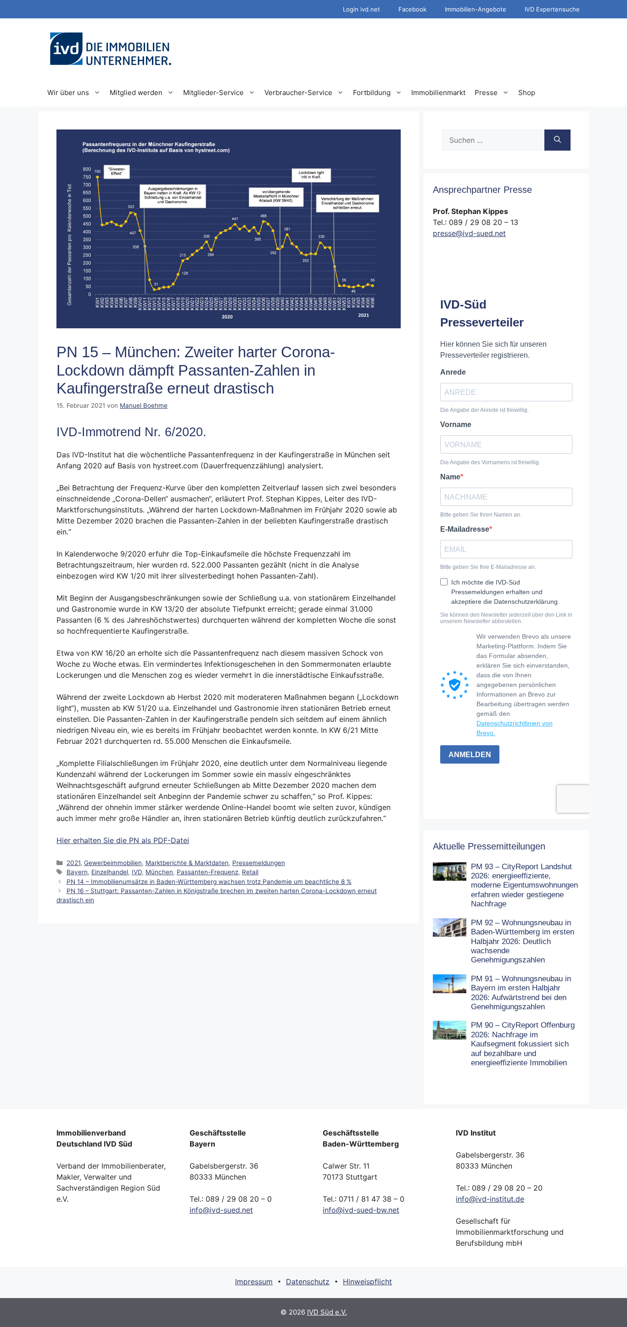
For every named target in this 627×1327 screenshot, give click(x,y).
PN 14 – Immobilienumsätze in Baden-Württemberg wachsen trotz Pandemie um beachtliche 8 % (209, 881)
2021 (73, 862)
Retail (250, 872)
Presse (486, 92)
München (159, 872)
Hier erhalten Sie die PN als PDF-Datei (122, 840)
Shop (526, 92)
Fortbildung (372, 92)
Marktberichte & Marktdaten (187, 862)
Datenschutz (308, 1281)
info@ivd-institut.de (490, 1198)
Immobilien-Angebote (475, 9)
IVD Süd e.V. (327, 1312)
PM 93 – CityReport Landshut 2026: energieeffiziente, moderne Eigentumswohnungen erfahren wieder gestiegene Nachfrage (524, 885)
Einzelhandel (109, 872)
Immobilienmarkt (438, 92)
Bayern (77, 872)
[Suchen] (557, 140)
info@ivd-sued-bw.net (361, 1210)
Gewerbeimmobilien (113, 862)
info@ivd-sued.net (221, 1210)
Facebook (412, 9)
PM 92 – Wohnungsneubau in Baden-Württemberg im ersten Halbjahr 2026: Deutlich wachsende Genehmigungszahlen (522, 941)
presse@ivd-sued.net (469, 233)
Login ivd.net (361, 9)
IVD (137, 872)
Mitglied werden (136, 92)
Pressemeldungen (258, 862)
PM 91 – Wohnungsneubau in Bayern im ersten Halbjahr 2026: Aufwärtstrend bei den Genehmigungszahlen (521, 992)
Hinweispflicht (367, 1281)
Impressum (254, 1281)
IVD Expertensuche (552, 9)
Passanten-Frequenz (207, 872)
